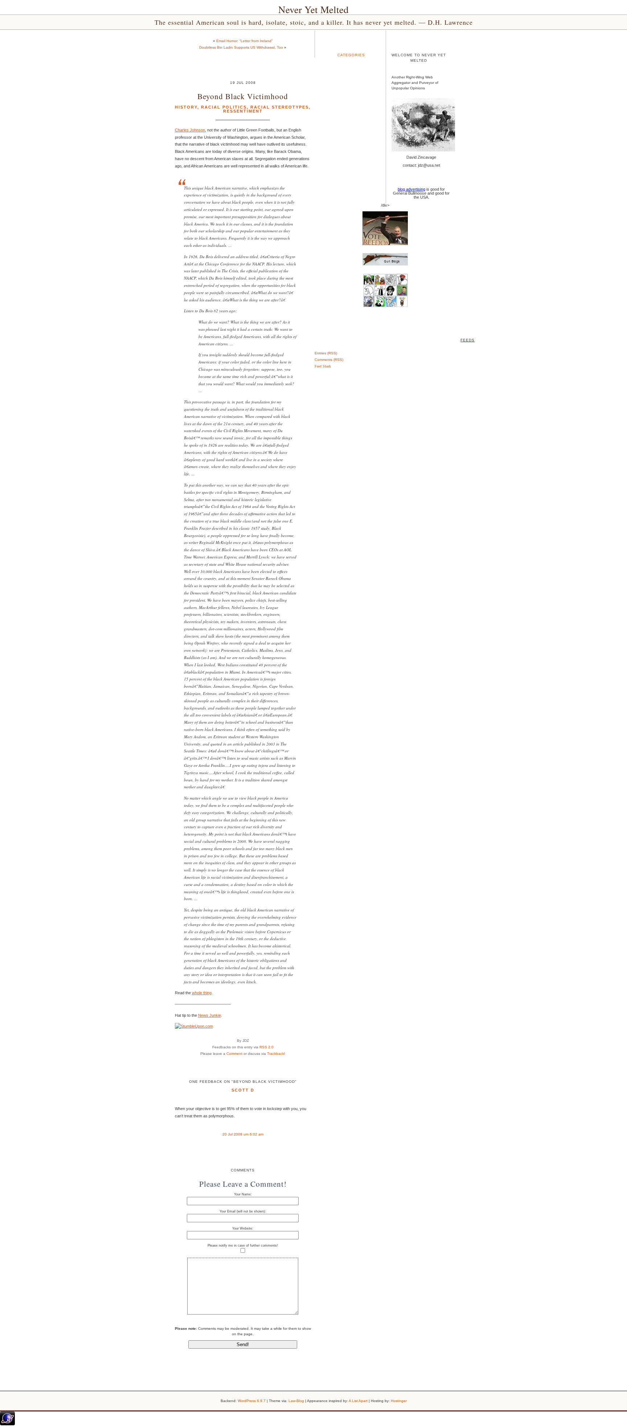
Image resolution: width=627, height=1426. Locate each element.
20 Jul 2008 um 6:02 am (242, 1134)
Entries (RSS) (326, 353)
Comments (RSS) (329, 360)
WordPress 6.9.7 (252, 1401)
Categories (351, 55)
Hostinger (399, 1401)
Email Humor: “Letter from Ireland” (244, 41)
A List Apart (358, 1401)
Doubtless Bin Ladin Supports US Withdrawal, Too (241, 47)
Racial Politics (224, 107)
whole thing (202, 993)
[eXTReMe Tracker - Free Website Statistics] (7, 1424)
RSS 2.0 (266, 1047)
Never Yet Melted (313, 9)
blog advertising (411, 189)
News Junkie (209, 1015)
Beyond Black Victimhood (242, 96)
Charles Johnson (190, 130)
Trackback (275, 1054)
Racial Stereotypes (279, 107)
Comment (234, 1054)
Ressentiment (243, 111)
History (186, 107)
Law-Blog (296, 1401)
